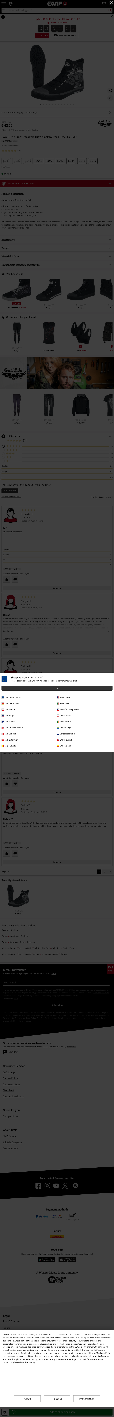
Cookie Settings (69, 1359)
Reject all (57, 1398)
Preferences (86, 1399)
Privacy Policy (29, 1362)
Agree (27, 1398)
